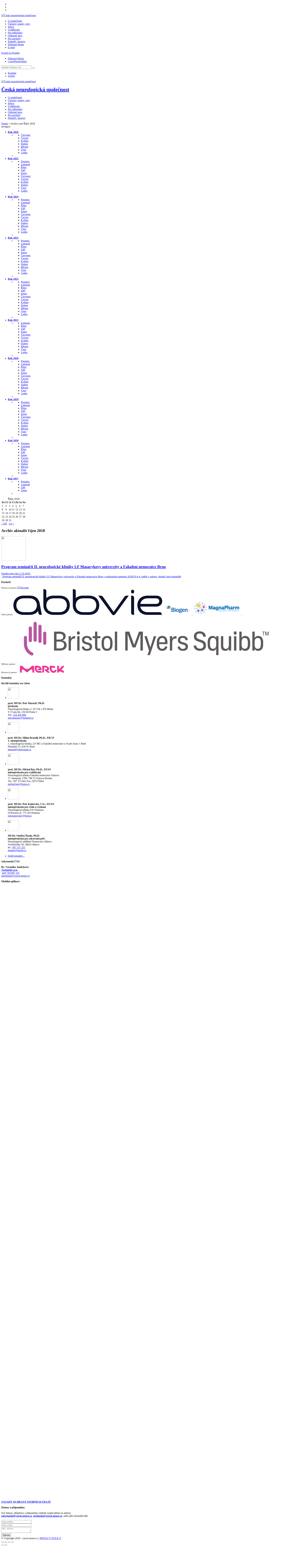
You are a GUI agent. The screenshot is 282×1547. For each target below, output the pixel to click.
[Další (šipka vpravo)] (6, 1545)
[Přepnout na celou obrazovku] (9, 1542)
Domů (4, 123)
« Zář (4, 523)
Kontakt (12, 73)
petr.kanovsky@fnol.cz (20, 815)
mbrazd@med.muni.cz (19, 749)
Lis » (11, 523)
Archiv (11, 76)
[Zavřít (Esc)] (2, 1542)
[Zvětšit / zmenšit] (12, 1542)
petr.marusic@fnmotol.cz (21, 717)
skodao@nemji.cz (17, 850)
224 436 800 (19, 715)
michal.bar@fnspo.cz (19, 784)
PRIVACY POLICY (50, 1538)
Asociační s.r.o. (9, 870)
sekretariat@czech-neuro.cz (15, 875)
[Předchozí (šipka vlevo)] (2, 1545)
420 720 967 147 (10, 872)
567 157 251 (18, 847)
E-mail (11, 47)
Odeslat (6, 1535)
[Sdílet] (6, 1542)
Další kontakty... (16, 856)
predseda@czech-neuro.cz (47, 1516)
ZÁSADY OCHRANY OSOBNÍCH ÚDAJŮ (26, 1501)
